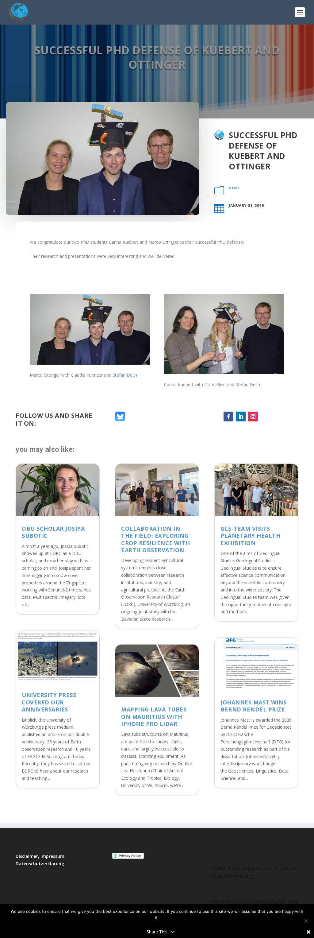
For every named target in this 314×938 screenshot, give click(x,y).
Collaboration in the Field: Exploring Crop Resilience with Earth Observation (155, 539)
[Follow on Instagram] (253, 416)
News (234, 187)
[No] (305, 921)
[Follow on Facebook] (228, 416)
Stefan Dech (125, 375)
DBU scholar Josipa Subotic (53, 532)
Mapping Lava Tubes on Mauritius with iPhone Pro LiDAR (153, 716)
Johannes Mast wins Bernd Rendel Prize (253, 706)
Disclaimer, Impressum (40, 856)
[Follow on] (265, 416)
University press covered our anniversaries (49, 702)
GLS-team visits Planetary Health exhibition (250, 536)
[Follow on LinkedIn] (241, 416)
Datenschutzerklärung (40, 863)
